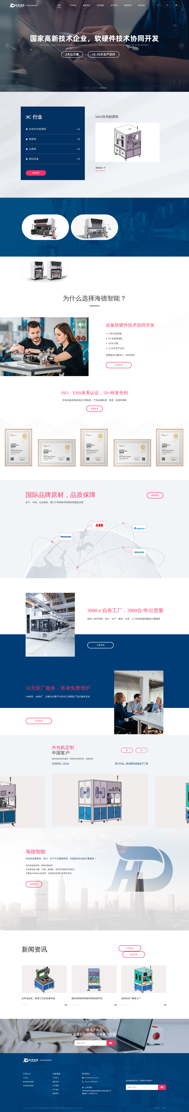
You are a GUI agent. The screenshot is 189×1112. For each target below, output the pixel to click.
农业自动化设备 (28, 1085)
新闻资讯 (128, 5)
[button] (7, 45)
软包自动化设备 (28, 1081)
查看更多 (35, 173)
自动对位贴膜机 (36, 129)
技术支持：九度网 (160, 1108)
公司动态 (130, 948)
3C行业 (25, 1077)
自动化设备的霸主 (32, 5)
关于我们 (114, 5)
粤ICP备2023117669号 (75, 1108)
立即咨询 (119, 365)
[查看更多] (45, 269)
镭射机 (31, 139)
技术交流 (134, 954)
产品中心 (73, 5)
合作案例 (100, 5)
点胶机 (31, 149)
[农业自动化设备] (94, 227)
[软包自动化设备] (45, 227)
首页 (59, 5)
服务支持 (86, 5)
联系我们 (141, 5)
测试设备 (32, 159)
